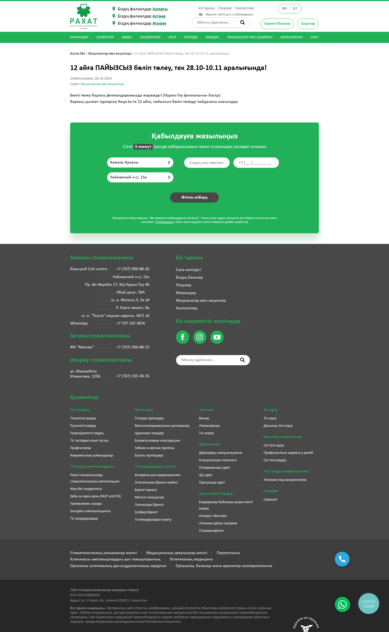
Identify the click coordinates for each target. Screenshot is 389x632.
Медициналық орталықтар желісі (176, 553)
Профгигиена (80, 448)
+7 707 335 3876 (130, 323)
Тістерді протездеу (149, 418)
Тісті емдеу (79, 410)
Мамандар (79, 37)
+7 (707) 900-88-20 (132, 269)
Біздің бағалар (189, 277)
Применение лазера (86, 504)
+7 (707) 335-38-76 (132, 376)
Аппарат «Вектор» (213, 516)
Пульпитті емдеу (83, 426)
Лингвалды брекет (149, 505)
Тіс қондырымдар (84, 519)
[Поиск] (242, 22)
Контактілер (244, 8)
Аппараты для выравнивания (157, 475)
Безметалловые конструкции (157, 441)
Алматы (160, 9)
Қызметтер (105, 37)
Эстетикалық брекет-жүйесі (156, 483)
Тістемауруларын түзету (155, 467)
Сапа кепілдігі (188, 270)
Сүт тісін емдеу (275, 460)
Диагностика (209, 444)
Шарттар (308, 24)
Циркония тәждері (149, 433)
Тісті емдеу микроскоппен (286, 471)
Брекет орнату (146, 490)
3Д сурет (205, 475)
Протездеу (144, 410)
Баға (172, 37)
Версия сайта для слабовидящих (229, 14)
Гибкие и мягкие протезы (154, 448)
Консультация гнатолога (218, 460)
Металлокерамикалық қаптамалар (162, 426)
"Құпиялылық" (164, 222)
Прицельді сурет (212, 483)
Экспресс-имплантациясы (90, 511)
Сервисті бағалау (277, 24)
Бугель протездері (149, 456)
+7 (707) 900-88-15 (132, 347)
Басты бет (77, 54)
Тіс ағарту (206, 433)
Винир (204, 418)
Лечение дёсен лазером (218, 523)
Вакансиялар (292, 37)
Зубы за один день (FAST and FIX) (95, 496)
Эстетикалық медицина (191, 559)
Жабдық (212, 37)
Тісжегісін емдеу (83, 418)
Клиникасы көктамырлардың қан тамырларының (115, 559)
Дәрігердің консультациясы (220, 453)
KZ (295, 9)
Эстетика (206, 410)
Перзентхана (228, 553)
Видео (127, 37)
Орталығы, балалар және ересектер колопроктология (224, 566)
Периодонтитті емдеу (86, 433)
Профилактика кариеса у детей (288, 453)
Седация (271, 491)
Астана (158, 16)
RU (284, 9)
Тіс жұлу (270, 410)
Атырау (159, 23)
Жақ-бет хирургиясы (86, 489)
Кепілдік (190, 37)
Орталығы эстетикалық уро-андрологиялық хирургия (118, 566)
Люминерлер (209, 426)
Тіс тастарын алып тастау (89, 441)
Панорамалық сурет (214, 468)
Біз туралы (206, 8)
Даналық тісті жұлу (278, 426)
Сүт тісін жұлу (274, 445)
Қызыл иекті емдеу (216, 494)
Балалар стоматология (283, 437)
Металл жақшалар (149, 497)
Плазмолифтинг (211, 531)
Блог (315, 37)
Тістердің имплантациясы (92, 467)
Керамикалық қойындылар (91, 456)
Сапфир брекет (146, 512)
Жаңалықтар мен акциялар (250, 37)
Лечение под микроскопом (285, 480)
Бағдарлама (150, 37)
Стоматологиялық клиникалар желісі (103, 553)
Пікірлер (225, 8)
